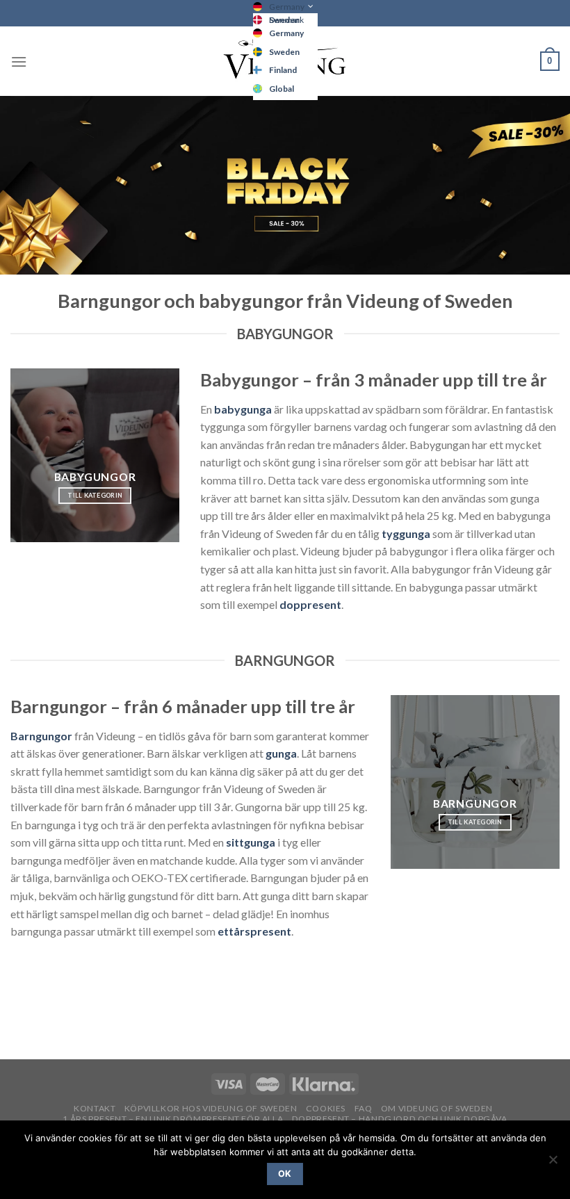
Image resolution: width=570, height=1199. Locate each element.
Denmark (286, 20)
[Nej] (553, 1163)
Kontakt (94, 1108)
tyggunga (406, 533)
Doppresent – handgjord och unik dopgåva (399, 1119)
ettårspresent (254, 931)
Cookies (325, 1108)
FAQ (364, 1108)
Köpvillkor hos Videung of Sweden (211, 1108)
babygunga (244, 409)
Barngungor (41, 735)
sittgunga (250, 842)
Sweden (284, 52)
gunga (281, 753)
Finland (283, 70)
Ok (285, 1173)
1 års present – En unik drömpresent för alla (173, 1119)
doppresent (310, 604)
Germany (286, 6)
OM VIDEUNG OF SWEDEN (437, 1108)
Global (281, 88)
